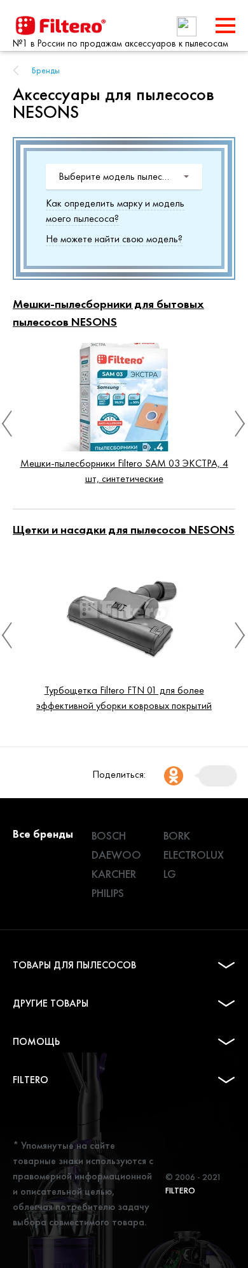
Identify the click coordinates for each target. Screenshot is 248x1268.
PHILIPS (108, 892)
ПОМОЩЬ (36, 1041)
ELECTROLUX (193, 854)
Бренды (46, 70)
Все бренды (43, 833)
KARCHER (114, 873)
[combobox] (124, 176)
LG (169, 873)
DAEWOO (116, 854)
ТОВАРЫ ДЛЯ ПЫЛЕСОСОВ (74, 965)
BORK (176, 835)
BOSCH (109, 835)
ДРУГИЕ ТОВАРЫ (50, 1003)
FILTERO (30, 1079)
